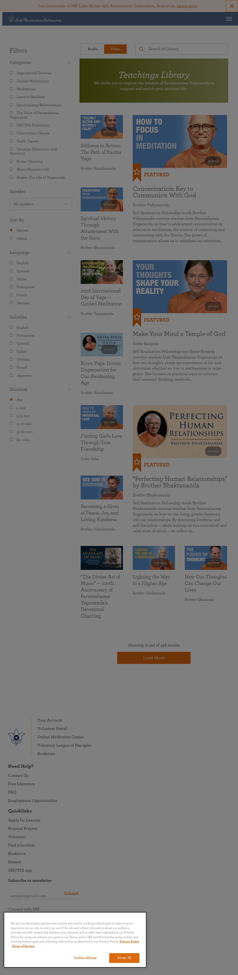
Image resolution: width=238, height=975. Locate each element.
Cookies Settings (85, 957)
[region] (75, 940)
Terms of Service (23, 946)
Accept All (124, 957)
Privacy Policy (129, 941)
